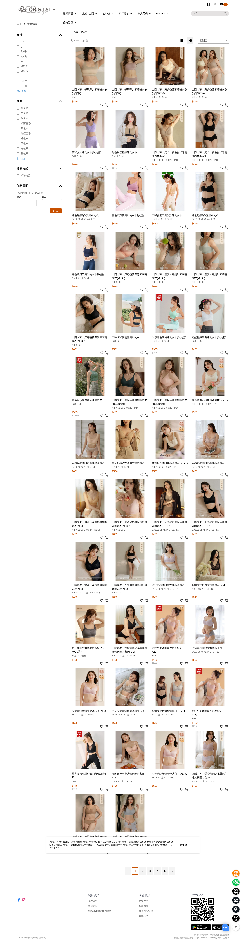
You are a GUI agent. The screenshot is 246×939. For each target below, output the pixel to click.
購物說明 (143, 900)
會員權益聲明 (146, 911)
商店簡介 (92, 906)
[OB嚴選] (37, 9)
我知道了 (185, 845)
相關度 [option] (203, 40)
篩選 (55, 210)
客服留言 (143, 906)
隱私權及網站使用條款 (99, 911)
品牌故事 (92, 900)
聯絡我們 (143, 916)
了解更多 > (54, 848)
